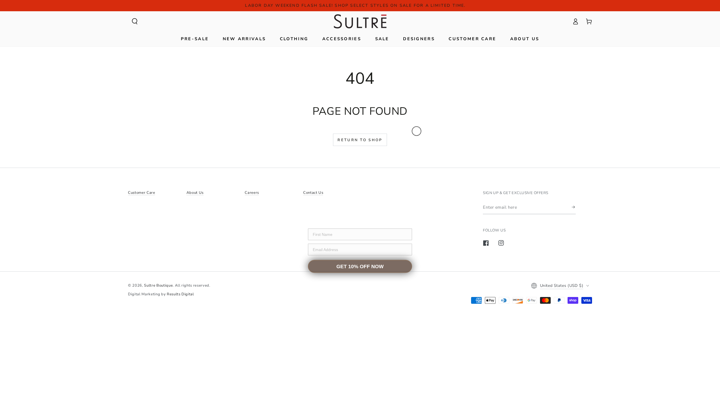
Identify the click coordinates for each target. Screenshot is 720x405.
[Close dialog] (416, 127)
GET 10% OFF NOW (360, 264)
